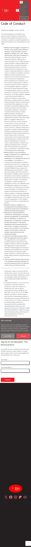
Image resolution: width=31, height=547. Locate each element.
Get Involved (24, 18)
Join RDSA (7, 336)
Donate (23, 336)
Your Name (4, 360)
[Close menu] (21, 2)
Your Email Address (7, 367)
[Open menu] (17, 10)
